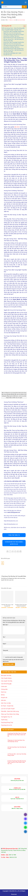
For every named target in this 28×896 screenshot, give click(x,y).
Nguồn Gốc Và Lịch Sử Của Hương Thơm (12, 33)
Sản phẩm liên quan (8, 54)
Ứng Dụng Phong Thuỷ (7, 722)
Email (4, 643)
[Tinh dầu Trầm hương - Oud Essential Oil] (7, 597)
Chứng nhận (4, 689)
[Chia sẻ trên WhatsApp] (7, 551)
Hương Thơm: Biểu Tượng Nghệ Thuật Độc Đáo (14, 31)
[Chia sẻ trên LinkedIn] (20, 551)
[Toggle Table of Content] (23, 26)
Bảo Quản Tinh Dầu (6, 675)
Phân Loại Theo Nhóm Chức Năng (10, 714)
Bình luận (5, 624)
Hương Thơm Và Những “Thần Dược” (11, 36)
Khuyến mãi (4, 697)
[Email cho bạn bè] (15, 551)
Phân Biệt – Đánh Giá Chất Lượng (10, 711)
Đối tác (3, 694)
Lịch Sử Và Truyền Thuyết (7, 708)
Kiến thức (3, 700)
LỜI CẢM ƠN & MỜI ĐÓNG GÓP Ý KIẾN (12, 53)
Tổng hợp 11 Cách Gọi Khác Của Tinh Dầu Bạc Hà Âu (16, 741)
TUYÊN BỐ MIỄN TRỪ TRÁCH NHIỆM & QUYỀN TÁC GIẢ (14, 543)
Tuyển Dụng (4, 719)
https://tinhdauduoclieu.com (11, 520)
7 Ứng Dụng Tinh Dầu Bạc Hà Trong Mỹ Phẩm (13, 576)
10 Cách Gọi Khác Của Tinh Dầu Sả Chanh (17, 748)
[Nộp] (24, 6)
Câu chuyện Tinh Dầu (6, 681)
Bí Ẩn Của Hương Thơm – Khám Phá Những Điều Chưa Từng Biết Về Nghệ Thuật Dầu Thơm (13, 29)
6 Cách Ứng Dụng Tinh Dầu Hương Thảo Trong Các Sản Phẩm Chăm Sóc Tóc (17, 762)
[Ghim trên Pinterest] (18, 551)
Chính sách (4, 686)
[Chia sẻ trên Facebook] (10, 551)
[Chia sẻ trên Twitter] (12, 551)
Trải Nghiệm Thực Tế (6, 717)
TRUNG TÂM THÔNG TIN (14, 535)
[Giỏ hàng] (25, 2)
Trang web (5, 650)
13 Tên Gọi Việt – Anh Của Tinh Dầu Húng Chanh (17, 754)
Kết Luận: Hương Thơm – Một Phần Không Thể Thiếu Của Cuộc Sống (13, 40)
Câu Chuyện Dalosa (6, 678)
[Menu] (2, 2)
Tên (4, 637)
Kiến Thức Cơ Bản (6, 703)
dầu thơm (16, 127)
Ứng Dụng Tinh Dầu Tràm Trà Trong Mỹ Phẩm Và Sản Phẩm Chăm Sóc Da (17, 735)
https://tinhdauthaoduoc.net (11, 524)
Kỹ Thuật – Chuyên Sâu (7, 705)
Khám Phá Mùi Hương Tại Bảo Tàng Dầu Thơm (14, 37)
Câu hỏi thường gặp (6, 683)
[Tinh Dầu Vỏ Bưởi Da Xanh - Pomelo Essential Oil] (21, 597)
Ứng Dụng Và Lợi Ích (6, 725)
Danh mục (3, 692)
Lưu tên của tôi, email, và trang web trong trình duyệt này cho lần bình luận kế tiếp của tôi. (13, 659)
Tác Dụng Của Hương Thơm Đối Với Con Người (14, 34)
